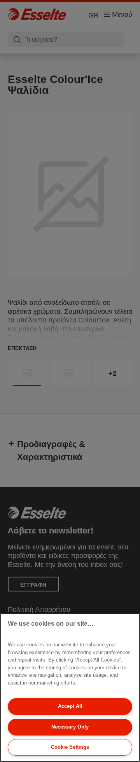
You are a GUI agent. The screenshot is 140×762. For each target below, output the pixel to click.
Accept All (70, 706)
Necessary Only (70, 727)
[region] (70, 687)
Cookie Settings (70, 747)
